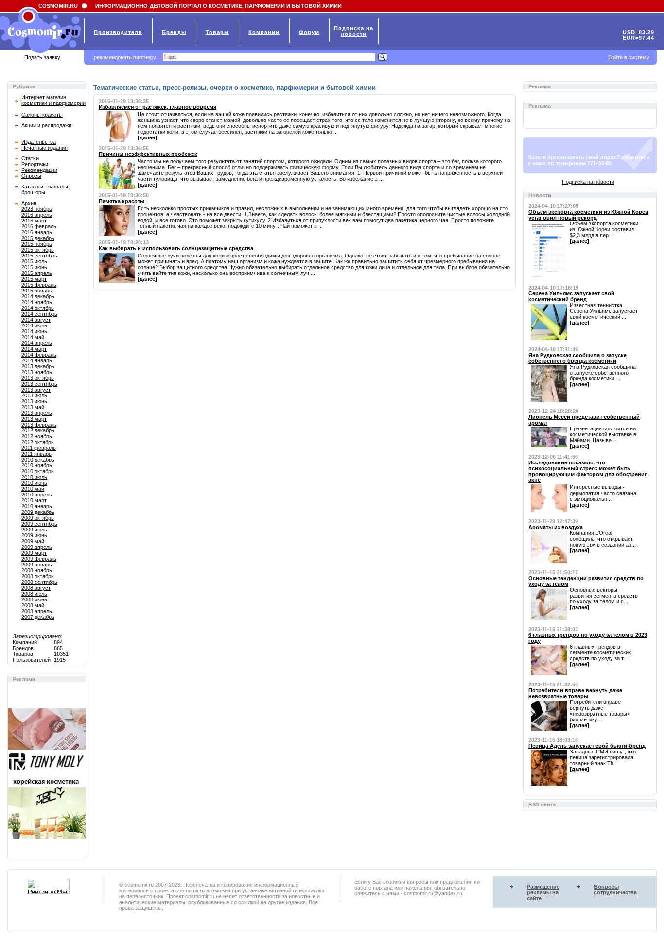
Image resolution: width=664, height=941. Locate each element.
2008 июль (34, 594)
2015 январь (36, 290)
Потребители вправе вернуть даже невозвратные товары (575, 693)
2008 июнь (34, 599)
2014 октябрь (37, 308)
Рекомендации (39, 170)
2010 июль (34, 477)
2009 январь (36, 564)
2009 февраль (38, 559)
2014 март (34, 349)
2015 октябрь (37, 250)
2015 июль (34, 261)
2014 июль (34, 325)
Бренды (174, 32)
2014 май (32, 337)
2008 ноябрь (36, 570)
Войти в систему (628, 57)
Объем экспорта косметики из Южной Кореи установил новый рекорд (588, 215)
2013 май (32, 407)
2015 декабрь (37, 238)
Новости (539, 195)
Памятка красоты (121, 201)
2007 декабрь (37, 617)
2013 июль (34, 395)
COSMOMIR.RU (58, 6)
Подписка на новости (588, 182)
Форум (309, 32)
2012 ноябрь (36, 436)
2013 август (36, 390)
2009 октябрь (37, 518)
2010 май (32, 489)
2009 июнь (34, 535)
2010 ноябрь (36, 465)
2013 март (34, 419)
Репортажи (34, 164)
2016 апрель (36, 215)
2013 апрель (36, 413)
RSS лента (542, 804)
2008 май (32, 605)
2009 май (32, 541)
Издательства (38, 142)
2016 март (34, 220)
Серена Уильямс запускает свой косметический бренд (571, 296)
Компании (264, 32)
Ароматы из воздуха (555, 527)
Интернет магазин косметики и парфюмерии (53, 100)
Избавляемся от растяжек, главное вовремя (157, 107)
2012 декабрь (37, 430)
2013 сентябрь (39, 384)
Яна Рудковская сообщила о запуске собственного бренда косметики (577, 358)
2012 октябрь (37, 442)
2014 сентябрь (39, 314)
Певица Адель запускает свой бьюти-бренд (587, 746)
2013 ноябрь (36, 372)
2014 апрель (36, 343)
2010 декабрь (37, 459)
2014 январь (36, 360)
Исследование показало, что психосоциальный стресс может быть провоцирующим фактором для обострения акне (587, 471)
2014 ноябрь (36, 302)
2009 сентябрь (39, 524)
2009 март (34, 553)
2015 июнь (34, 267)
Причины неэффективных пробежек (148, 154)
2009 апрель (36, 547)
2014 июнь (34, 331)
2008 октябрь (37, 576)
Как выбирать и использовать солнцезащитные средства (176, 248)
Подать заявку (42, 57)
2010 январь (36, 506)
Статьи (30, 158)
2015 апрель (36, 273)
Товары (217, 32)
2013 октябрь (37, 378)
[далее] (147, 137)
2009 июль (34, 529)
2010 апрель (36, 494)
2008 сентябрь (39, 582)
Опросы (31, 176)
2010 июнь (34, 483)
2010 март (34, 500)
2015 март (34, 279)
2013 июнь (34, 401)
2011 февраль (38, 448)
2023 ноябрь (36, 209)
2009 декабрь (37, 512)
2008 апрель (36, 611)
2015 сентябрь (39, 255)
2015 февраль (38, 285)
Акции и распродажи (46, 125)
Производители (118, 32)
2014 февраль (38, 355)
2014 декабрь (37, 296)
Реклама (24, 679)
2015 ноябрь (36, 244)
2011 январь (36, 454)
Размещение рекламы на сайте (543, 892)
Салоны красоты (42, 115)
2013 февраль (38, 425)
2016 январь (36, 232)
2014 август (36, 320)
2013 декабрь (37, 366)
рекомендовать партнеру (125, 57)
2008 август (36, 588)
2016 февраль (38, 226)
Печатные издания (44, 148)
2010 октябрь (37, 471)
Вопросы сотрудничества (615, 889)
